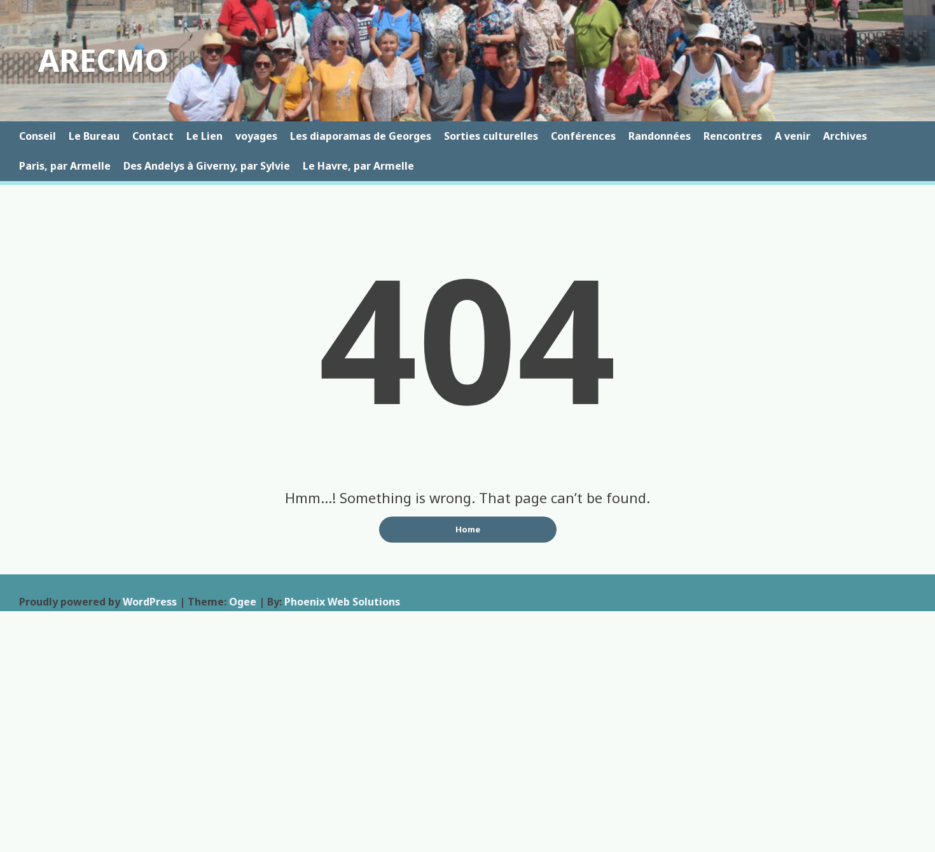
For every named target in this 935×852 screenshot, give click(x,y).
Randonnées (659, 136)
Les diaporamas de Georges (360, 136)
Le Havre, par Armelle (358, 166)
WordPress (150, 602)
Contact (153, 136)
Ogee (242, 602)
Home (467, 529)
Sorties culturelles (491, 136)
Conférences (583, 136)
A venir (792, 136)
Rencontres (732, 136)
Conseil (37, 136)
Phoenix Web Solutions (342, 602)
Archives (845, 136)
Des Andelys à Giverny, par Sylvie (206, 166)
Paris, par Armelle (65, 166)
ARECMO (103, 60)
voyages (256, 136)
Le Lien (204, 136)
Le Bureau (94, 136)
